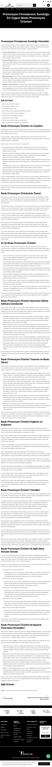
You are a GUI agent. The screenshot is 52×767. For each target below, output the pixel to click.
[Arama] (34, 5)
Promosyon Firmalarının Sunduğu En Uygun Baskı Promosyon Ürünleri (21, 690)
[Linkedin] (50, 1)
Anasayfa (6, 8)
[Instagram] (46, 1)
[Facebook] (43, 1)
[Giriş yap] (44, 5)
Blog (12, 8)
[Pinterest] (48, 1)
